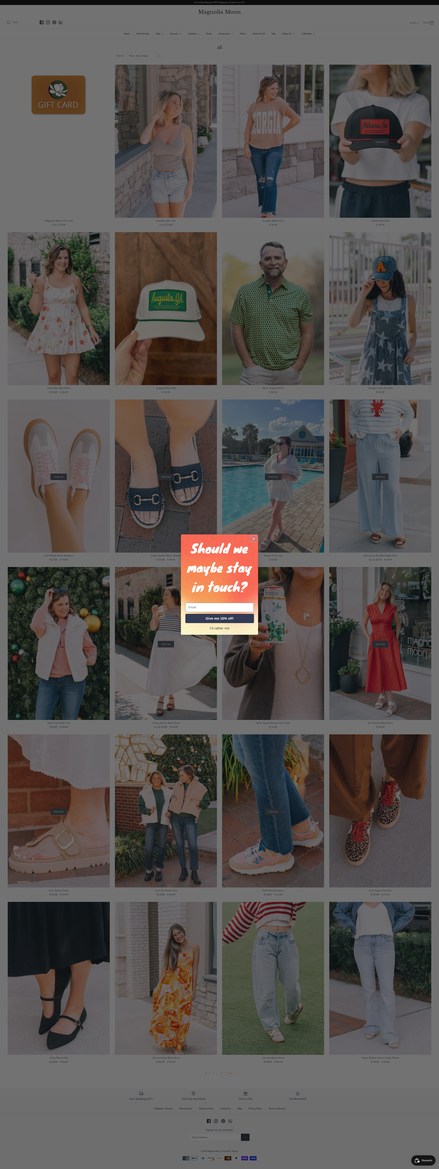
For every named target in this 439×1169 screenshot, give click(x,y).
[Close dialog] (254, 539)
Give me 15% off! (220, 618)
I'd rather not (219, 628)
